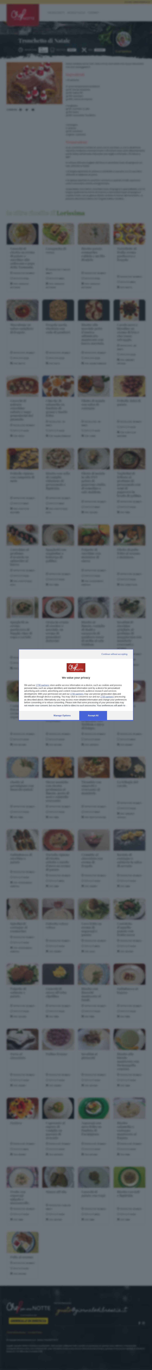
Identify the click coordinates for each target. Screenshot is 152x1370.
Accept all (93, 715)
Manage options (62, 715)
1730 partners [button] (42, 685)
